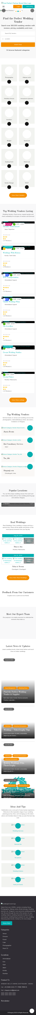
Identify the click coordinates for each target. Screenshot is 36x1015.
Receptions (18, 858)
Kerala (5, 970)
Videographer (8, 247)
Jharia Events (9, 432)
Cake (4, 942)
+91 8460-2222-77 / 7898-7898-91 (15, 987)
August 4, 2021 (9, 660)
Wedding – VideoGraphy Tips (17, 730)
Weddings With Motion (11, 253)
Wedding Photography (20, 755)
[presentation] (4, 10)
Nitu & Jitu (18, 547)
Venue (5, 934)
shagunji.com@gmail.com (12, 990)
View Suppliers (18, 428)
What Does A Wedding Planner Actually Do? (18, 791)
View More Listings (18, 400)
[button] (17, 6)
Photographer (8, 346)
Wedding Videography (20, 726)
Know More (6, 923)
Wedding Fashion (18, 871)
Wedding (7, 726)
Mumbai (5, 973)
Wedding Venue (23, 688)
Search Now (18, 44)
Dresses (5, 936)
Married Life (18, 844)
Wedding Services (18, 831)
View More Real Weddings (18, 578)
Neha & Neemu (18, 566)
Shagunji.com (9, 470)
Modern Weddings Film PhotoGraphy (14, 764)
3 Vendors (7, 503)
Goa (4, 962)
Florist (5, 939)
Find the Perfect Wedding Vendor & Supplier (15, 693)
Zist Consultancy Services (13, 444)
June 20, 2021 (8, 744)
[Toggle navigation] (3, 6)
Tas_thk (7, 458)
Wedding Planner (23, 785)
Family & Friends (18, 884)
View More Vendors (18, 195)
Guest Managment (10, 688)
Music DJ (5, 948)
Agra (4, 964)
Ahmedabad (6, 959)
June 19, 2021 (8, 709)
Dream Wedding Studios (12, 352)
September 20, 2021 (10, 780)
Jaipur (4, 968)
